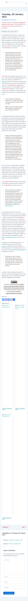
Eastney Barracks (9, 205)
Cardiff (18, 46)
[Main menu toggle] (26, 3)
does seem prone (12, 237)
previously (4, 246)
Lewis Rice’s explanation (18, 249)
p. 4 (3, 94)
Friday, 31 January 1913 (15, 543)
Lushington (15, 202)
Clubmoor (4, 81)
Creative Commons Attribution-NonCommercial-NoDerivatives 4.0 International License (14, 286)
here (21, 24)
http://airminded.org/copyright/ (14, 293)
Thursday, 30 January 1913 (15, 540)
